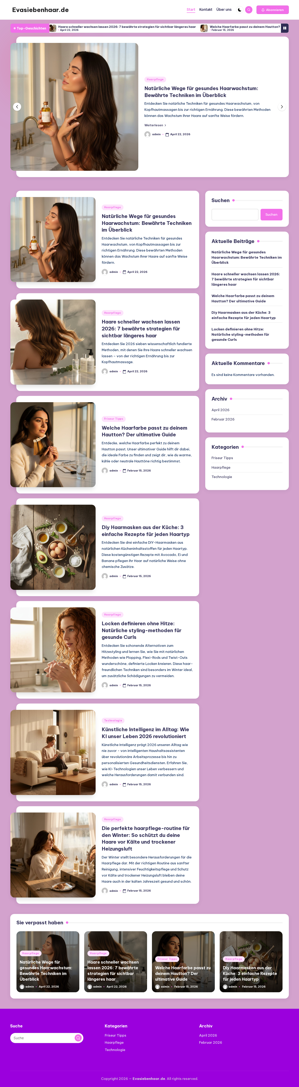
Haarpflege (155, 79)
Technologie (113, 720)
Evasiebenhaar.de (40, 10)
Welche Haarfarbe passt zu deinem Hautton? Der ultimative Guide (216, 27)
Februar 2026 (223, 419)
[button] (272, 9)
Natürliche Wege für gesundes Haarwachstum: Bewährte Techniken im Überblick (147, 223)
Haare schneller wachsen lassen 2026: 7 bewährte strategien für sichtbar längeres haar (83, 27)
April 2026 (220, 410)
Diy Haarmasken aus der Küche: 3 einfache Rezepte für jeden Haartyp (244, 315)
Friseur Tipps (113, 418)
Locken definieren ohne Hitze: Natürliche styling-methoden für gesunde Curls (141, 630)
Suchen (221, 200)
